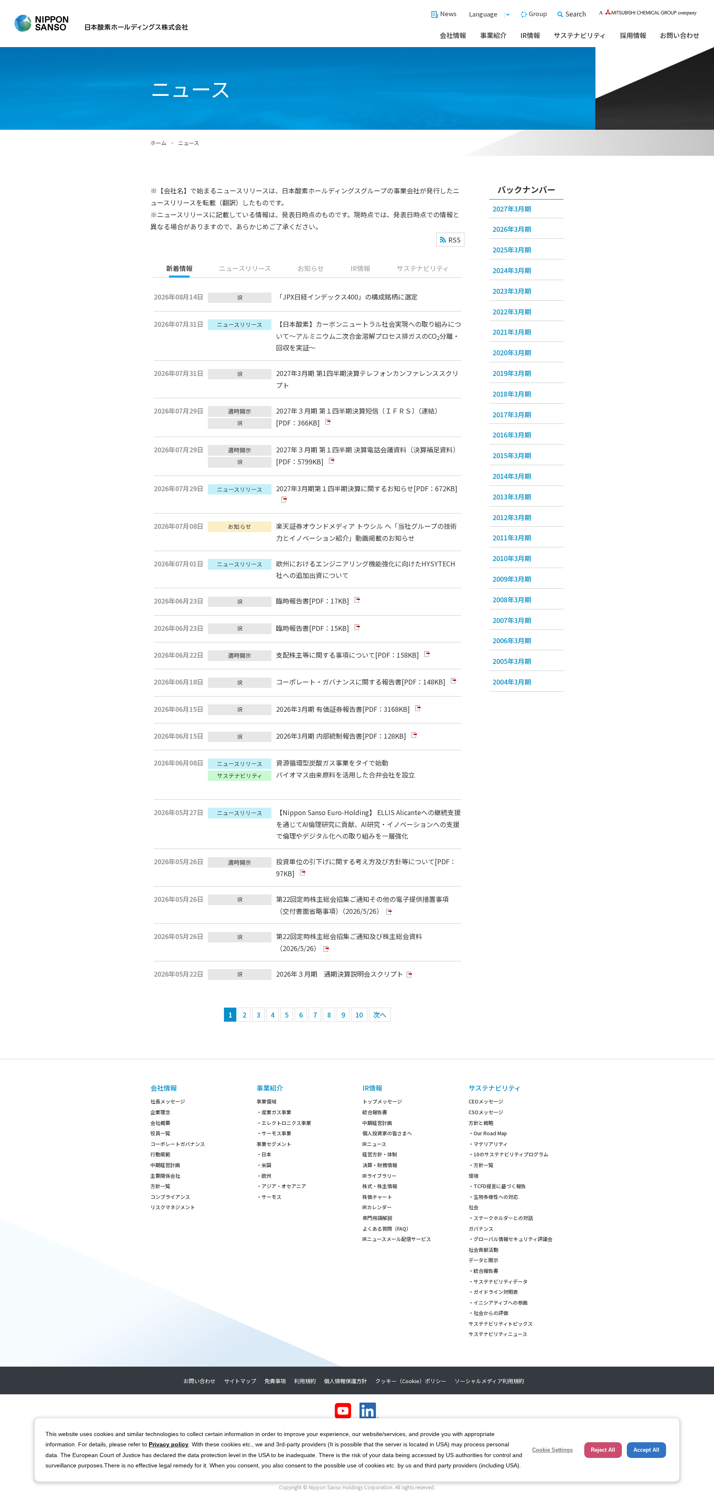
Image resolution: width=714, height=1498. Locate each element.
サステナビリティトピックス (501, 1323)
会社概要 (160, 1122)
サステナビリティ (580, 35)
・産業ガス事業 (274, 1111)
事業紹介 (493, 35)
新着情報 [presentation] (179, 268)
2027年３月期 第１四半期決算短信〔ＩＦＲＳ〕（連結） (358, 411)
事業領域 (266, 1101)
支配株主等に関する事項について (325, 655)
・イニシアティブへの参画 (498, 1302)
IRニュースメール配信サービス (396, 1238)
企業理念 (160, 1111)
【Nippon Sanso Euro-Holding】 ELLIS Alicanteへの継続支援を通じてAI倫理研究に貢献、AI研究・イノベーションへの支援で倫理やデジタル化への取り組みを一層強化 (368, 824)
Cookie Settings (552, 1450)
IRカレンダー (377, 1206)
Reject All (603, 1450)
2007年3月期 (512, 620)
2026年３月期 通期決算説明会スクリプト (339, 974)
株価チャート (377, 1196)
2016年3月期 (512, 435)
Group (538, 13)
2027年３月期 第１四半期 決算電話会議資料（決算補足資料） (367, 449)
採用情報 (633, 35)
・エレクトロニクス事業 (284, 1122)
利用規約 (305, 1381)
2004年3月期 (512, 682)
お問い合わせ (680, 35)
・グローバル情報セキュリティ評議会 (510, 1238)
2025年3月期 (512, 249)
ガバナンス (481, 1228)
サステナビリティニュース (498, 1333)
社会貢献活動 (483, 1249)
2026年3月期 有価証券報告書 (319, 709)
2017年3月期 (512, 414)
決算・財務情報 (379, 1164)
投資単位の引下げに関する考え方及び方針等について (355, 861)
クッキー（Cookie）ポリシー (410, 1381)
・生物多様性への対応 (493, 1196)
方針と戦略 (481, 1122)
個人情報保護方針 (345, 1381)
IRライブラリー (379, 1175)
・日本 (264, 1154)
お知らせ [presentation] (311, 268)
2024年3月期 (512, 270)
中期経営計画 (165, 1164)
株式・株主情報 (379, 1185)
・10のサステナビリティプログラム (508, 1154)
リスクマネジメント (172, 1206)
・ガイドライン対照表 (493, 1291)
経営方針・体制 (379, 1154)
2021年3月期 (512, 332)
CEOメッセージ (486, 1101)
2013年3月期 (512, 497)
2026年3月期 (512, 229)
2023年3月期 (512, 291)
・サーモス (269, 1196)
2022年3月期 (512, 311)
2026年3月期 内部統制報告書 (319, 736)
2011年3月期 (512, 537)
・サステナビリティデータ (498, 1281)
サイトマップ (240, 1381)
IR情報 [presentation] (360, 268)
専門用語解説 (377, 1217)
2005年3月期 (512, 661)
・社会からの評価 (488, 1312)
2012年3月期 (512, 517)
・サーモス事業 (274, 1133)
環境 (473, 1175)
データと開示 (483, 1259)
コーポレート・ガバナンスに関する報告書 (339, 682)
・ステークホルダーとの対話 (501, 1217)
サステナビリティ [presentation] (423, 268)
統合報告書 (374, 1111)
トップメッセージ (382, 1101)
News (448, 13)
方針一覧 (160, 1185)
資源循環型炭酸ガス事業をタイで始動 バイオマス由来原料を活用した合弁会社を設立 (345, 769)
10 (359, 1015)
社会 (473, 1206)
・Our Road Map (488, 1133)
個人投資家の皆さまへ (387, 1133)
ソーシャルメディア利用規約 (489, 1381)
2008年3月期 (512, 599)
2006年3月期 (512, 640)
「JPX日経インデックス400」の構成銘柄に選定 (347, 297)
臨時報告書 (292, 601)
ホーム (158, 143)
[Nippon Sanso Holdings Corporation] (101, 23)
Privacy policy (168, 1444)
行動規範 (160, 1154)
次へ (379, 1015)
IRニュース (374, 1143)
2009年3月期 (512, 579)
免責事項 (275, 1381)
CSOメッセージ (486, 1111)
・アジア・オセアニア (281, 1185)
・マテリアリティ (488, 1143)
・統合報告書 (483, 1270)
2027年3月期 (512, 209)
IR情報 (530, 35)
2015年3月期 (512, 455)
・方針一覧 (481, 1164)
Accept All (646, 1450)
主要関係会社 (165, 1175)
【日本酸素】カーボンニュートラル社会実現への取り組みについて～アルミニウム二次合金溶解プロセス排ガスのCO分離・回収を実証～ (368, 336)
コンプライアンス (170, 1196)
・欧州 (264, 1175)
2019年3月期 (512, 373)
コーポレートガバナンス (177, 1143)
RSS (454, 240)
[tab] (179, 268)
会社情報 (453, 35)
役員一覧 (160, 1133)
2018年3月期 (512, 394)
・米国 (264, 1164)
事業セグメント (274, 1143)
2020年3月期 (512, 352)
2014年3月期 (512, 476)
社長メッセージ (167, 1101)
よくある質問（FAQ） (386, 1228)
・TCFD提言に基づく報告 (497, 1185)
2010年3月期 (512, 558)
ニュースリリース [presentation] (245, 268)
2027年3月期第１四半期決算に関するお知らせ (345, 488)
